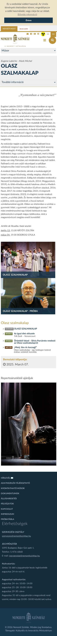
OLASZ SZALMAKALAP (26, 329)
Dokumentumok (10, 494)
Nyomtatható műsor (13, 488)
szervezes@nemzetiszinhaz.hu (16, 536)
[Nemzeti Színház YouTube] (35, 34)
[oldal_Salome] (28, 424)
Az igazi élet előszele (24, 333)
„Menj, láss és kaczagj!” (25, 347)
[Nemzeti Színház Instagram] (38, 34)
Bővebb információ (27, 14)
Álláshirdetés (9, 499)
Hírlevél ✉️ (7, 478)
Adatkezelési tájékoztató (15, 483)
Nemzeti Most (9, 29)
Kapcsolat (7, 509)
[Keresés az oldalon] (52, 40)
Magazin (24, 29)
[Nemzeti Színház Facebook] (31, 34)
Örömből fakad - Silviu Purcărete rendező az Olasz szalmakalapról (34, 342)
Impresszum (7, 514)
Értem (28, 20)
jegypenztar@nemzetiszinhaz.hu (24, 556)
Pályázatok (7, 504)
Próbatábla (7, 519)
